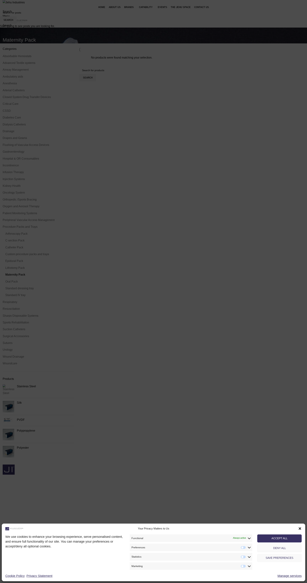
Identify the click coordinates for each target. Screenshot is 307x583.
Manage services (290, 576)
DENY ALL (279, 548)
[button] (300, 528)
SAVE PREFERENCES (279, 557)
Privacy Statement (39, 576)
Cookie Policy (15, 576)
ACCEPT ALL (279, 538)
